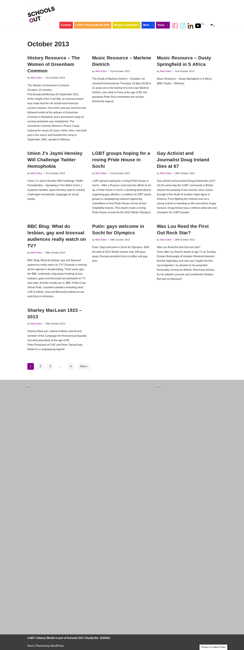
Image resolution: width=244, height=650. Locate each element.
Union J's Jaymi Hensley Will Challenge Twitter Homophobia (54, 160)
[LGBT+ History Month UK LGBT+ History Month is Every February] (41, 15)
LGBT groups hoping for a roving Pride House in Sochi (121, 160)
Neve (30, 645)
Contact (66, 25)
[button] (153, 25)
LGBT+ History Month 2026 (92, 25)
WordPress (57, 645)
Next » (84, 366)
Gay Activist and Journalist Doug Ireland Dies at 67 (183, 160)
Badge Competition (126, 25)
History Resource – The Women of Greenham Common (53, 64)
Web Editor (36, 77)
